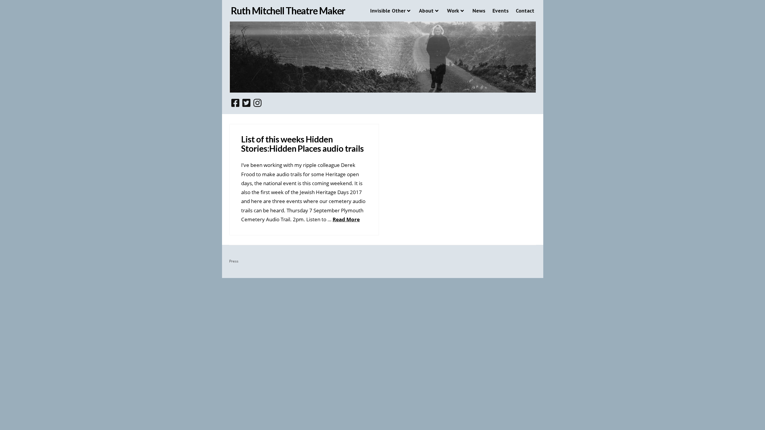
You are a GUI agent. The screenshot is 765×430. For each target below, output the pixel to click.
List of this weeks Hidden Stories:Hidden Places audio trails (302, 143)
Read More (346, 219)
